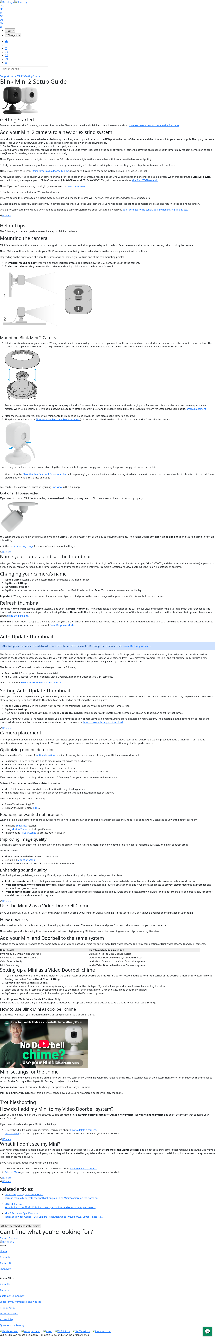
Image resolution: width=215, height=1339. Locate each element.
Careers (4, 1290)
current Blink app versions (135, 646)
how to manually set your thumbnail (103, 722)
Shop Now (5, 1269)
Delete (7, 215)
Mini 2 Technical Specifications (54, 1215)
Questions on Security (12, 1325)
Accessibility (6, 1319)
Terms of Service (9, 1313)
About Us (5, 1284)
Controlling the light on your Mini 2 (52, 1196)
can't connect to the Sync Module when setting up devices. (155, 209)
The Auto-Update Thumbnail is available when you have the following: (38, 667)
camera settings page (22, 546)
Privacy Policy (7, 1307)
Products (5, 1257)
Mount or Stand (26, 860)
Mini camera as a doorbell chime (51, 171)
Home (3, 1251)
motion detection (45, 755)
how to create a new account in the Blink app (154, 125)
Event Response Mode (62, 625)
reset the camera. (76, 186)
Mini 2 (20, 76)
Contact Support (9, 1238)
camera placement (195, 408)
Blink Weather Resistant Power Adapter (58, 419)
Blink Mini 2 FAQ (50, 1205)
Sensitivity (21, 825)
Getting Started (32, 76)
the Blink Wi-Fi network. (145, 180)
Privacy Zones (28, 832)
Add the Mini (12, 1133)
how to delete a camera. (83, 1130)
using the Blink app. (18, 615)
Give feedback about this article (22, 1226)
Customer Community (12, 1296)
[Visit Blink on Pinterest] (102, 1331)
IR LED (35, 807)
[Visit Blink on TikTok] (62, 1331)
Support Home (8, 76)
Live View (57, 487)
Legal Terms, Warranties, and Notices (20, 1301)
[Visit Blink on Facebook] (9, 1331)
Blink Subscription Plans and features (41, 682)
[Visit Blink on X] (48, 1331)
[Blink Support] (14, 1)
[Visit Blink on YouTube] (82, 1331)
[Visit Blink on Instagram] (31, 1331)
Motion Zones (19, 829)
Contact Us (6, 1263)
